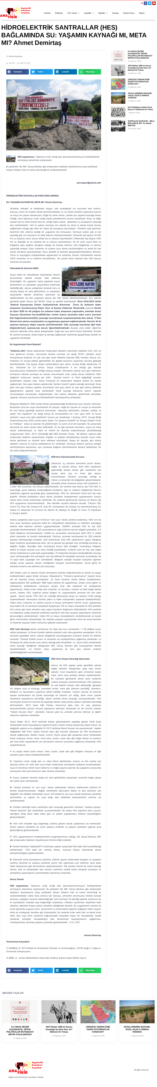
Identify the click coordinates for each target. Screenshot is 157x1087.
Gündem (47, 13)
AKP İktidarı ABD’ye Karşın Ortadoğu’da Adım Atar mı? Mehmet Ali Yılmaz (139, 68)
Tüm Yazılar (72, 13)
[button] (142, 3)
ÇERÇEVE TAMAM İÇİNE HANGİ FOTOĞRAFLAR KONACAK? (139, 81)
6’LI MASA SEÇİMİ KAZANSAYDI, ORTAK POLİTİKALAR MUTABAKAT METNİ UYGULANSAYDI (140, 54)
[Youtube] (154, 3)
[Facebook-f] (145, 3)
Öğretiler (101, 13)
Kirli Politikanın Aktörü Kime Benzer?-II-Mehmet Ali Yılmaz (140, 108)
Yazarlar (115, 13)
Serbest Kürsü (129, 13)
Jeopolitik (87, 13)
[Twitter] (149, 3)
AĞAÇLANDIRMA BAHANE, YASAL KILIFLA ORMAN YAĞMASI (140, 95)
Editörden (59, 13)
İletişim (142, 13)
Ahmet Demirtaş (15, 56)
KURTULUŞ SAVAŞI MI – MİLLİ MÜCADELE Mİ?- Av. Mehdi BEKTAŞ (141, 123)
